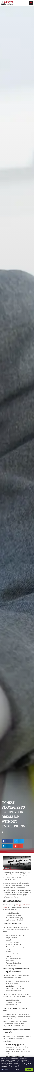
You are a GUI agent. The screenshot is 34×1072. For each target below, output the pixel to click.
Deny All (17, 1069)
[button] (31, 3)
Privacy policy (5, 1069)
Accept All (29, 1069)
